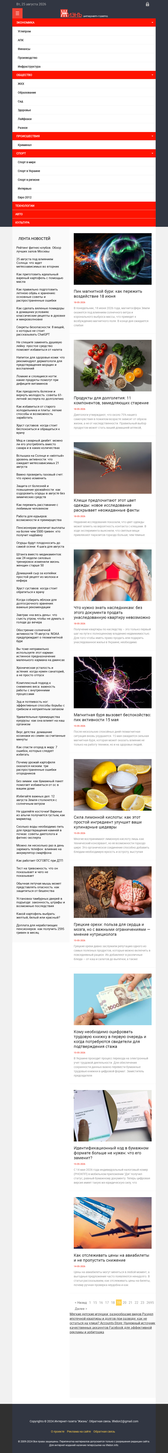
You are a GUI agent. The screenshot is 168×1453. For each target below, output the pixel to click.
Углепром (24, 31)
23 (142, 1302)
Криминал (25, 145)
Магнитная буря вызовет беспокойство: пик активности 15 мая (112, 717)
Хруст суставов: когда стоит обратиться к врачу (36, 590)
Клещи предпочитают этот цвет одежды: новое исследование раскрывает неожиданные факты (107, 505)
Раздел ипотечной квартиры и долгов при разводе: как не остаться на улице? (111, 1318)
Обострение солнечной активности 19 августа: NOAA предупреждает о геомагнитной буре (39, 635)
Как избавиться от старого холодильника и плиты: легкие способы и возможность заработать (39, 411)
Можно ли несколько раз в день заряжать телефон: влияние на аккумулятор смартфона (40, 849)
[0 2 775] (113, 785)
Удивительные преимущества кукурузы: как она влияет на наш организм (40, 720)
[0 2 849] (113, 1116)
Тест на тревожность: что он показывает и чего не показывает (37, 872)
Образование (27, 92)
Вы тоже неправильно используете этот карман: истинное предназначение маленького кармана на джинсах (40, 654)
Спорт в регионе (28, 180)
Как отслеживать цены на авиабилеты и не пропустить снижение (111, 1258)
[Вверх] (17, 13)
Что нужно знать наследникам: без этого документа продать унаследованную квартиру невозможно (112, 612)
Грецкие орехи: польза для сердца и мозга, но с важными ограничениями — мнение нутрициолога (112, 929)
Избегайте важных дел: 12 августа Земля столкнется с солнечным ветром (36, 800)
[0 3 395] (113, 999)
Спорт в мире (26, 162)
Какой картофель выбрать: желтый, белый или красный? (38, 915)
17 (107, 1302)
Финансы (24, 49)
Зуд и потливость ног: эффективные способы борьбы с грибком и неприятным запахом (40, 705)
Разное (22, 128)
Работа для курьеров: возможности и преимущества (38, 518)
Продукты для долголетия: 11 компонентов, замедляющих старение (111, 400)
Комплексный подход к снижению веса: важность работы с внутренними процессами (35, 688)
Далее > (81, 1308)
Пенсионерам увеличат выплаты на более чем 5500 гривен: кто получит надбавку (40, 531)
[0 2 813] (113, 892)
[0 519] (113, 365)
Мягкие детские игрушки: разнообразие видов (106, 1314)
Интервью (24, 188)
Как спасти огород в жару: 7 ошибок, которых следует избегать (36, 750)
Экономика (25, 22)
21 (130, 1302)
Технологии (24, 206)
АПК (21, 40)
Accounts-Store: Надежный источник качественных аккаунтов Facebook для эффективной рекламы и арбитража (112, 1327)
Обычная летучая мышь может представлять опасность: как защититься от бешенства (38, 887)
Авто (19, 214)
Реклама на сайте (79, 1431)
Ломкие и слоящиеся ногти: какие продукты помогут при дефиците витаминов (37, 379)
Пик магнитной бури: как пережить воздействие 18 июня (108, 294)
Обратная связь (104, 1431)
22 (136, 1302)
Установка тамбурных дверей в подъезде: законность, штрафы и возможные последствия (40, 902)
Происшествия (28, 136)
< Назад (81, 1302)
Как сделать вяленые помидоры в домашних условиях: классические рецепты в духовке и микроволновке (40, 313)
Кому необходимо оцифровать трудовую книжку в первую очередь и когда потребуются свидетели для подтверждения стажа (110, 1039)
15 (95, 1302)
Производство (27, 58)
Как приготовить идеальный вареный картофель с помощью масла (39, 278)
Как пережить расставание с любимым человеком (37, 506)
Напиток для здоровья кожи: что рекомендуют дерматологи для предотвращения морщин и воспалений (40, 362)
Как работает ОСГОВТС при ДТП (39, 860)
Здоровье (24, 110)
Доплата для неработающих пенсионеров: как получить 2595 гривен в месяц (40, 928)
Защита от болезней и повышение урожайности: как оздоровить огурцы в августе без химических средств (40, 491)
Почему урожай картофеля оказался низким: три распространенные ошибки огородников (36, 767)
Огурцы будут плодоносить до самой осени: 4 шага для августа (40, 544)
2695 (150, 1302)
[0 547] (113, 259)
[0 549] (113, 575)
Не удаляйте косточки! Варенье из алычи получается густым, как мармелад (40, 815)
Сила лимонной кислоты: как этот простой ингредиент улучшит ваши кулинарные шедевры (108, 822)
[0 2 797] (113, 682)
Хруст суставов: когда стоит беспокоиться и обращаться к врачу (38, 429)
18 (113, 1302)
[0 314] (113, 1223)
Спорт (21, 153)
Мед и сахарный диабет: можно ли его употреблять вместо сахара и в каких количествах (39, 444)
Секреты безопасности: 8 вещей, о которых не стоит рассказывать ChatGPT (40, 330)
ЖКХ (21, 84)
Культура (22, 222)
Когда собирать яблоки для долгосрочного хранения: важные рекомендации (36, 603)
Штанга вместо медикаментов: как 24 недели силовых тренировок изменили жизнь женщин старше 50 (39, 559)
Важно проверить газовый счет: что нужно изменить (39, 476)
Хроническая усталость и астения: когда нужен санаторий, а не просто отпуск (40, 671)
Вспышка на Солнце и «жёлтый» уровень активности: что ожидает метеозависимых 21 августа (40, 461)
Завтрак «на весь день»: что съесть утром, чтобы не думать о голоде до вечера (40, 618)
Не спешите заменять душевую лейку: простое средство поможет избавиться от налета (39, 345)
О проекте (57, 1431)
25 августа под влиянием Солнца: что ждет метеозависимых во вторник (37, 262)
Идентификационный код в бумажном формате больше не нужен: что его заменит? (111, 1153)
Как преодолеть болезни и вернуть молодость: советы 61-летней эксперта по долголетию (40, 395)
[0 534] (113, 468)
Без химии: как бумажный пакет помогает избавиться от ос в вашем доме (39, 784)
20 (124, 1302)
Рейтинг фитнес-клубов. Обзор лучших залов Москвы (38, 249)
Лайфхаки (25, 119)
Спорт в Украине (29, 171)
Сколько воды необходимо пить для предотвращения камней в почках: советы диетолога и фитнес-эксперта (40, 831)
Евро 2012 (25, 197)
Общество (24, 75)
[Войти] (147, 4)
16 (101, 1302)
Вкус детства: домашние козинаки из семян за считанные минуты (40, 735)
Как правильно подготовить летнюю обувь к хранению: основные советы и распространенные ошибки (37, 294)
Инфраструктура (29, 66)
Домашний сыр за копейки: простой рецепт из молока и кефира (37, 576)
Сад (20, 101)
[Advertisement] (113, 1363)
